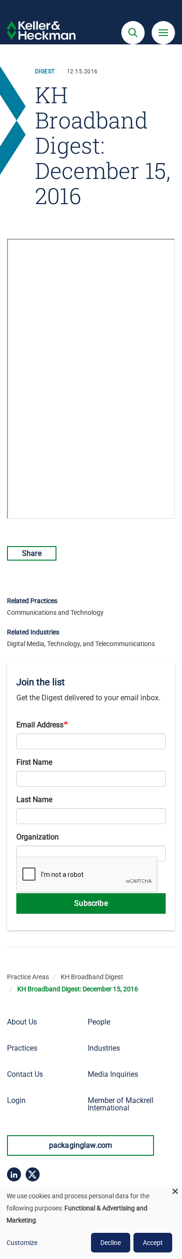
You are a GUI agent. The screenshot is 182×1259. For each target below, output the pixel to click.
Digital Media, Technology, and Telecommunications (81, 643)
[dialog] (91, 1222)
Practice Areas (28, 977)
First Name (34, 762)
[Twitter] (33, 1174)
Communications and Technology (55, 612)
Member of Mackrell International (121, 1104)
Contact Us (25, 1074)
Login (16, 1100)
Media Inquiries (113, 1074)
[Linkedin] (14, 1174)
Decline (110, 1242)
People (99, 1021)
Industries (104, 1048)
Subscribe (90, 903)
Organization (37, 836)
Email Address (39, 724)
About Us (22, 1021)
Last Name (34, 799)
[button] (133, 32)
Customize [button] (22, 1242)
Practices (22, 1048)
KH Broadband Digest (92, 977)
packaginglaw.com (80, 1145)
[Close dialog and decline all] (175, 1191)
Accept (153, 1242)
